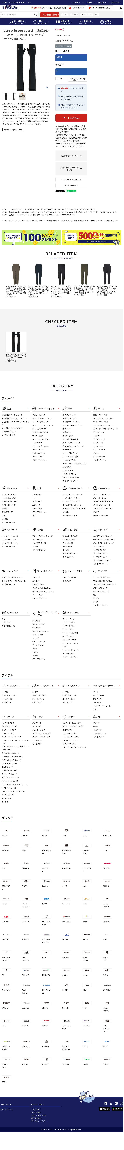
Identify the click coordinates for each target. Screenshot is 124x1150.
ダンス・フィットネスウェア (42, 588)
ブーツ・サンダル (38, 645)
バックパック (37, 723)
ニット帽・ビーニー (100, 733)
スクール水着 (68, 543)
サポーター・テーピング (102, 706)
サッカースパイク (38, 415)
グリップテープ (98, 432)
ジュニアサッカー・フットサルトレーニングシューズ (16, 748)
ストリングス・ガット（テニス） (104, 425)
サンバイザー (98, 730)
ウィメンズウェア (38, 624)
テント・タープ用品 (70, 639)
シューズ (35, 638)
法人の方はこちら (6, 1109)
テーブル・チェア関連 (70, 632)
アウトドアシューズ (100, 588)
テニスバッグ (98, 442)
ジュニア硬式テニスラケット (103, 418)
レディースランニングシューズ (104, 539)
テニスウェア (98, 446)
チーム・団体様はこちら (99, 7)
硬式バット (67, 429)
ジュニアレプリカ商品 (40, 446)
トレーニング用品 (69, 577)
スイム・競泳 (6, 798)
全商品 (11, 215)
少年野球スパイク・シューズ (73, 446)
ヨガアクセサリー (38, 584)
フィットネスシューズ (9, 774)
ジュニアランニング (9, 730)
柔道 (3, 619)
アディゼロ (65, 14)
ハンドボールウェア (9, 539)
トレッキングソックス (70, 740)
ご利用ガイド (101, 2)
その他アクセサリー (15, 209)
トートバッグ (37, 726)
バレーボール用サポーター (103, 501)
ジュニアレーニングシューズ (42, 425)
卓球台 (35, 515)
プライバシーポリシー (39, 1121)
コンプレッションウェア (40, 631)
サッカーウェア (37, 435)
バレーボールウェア (100, 498)
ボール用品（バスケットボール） (74, 508)
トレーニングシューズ (40, 422)
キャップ (35, 652)
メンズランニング (8, 723)
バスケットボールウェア (71, 498)
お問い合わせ (116, 2)
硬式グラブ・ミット (69, 415)
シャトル (5, 508)
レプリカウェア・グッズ (71, 501)
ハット (95, 726)
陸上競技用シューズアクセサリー (14, 418)
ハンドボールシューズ (10, 536)
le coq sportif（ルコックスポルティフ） (21, 212)
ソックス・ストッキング (71, 477)
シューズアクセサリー (40, 429)
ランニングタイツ (99, 550)
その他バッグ (37, 744)
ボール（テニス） (99, 456)
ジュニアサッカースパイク (42, 418)
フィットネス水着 (69, 539)
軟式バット (67, 432)
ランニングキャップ (100, 557)
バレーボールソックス (71, 737)
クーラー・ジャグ (69, 622)
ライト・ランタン (68, 653)
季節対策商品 (29, 209)
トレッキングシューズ (101, 591)
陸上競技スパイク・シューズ (12, 415)
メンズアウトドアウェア (101, 577)
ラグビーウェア (38, 539)
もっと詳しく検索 (50, 14)
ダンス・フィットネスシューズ (42, 591)
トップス (5, 692)
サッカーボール (38, 449)
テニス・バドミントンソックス (73, 726)
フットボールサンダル (40, 432)
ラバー (34, 498)
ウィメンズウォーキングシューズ (14, 581)
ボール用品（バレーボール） (103, 508)
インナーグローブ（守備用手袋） (75, 463)
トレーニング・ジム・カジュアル (47, 212)
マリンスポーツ (68, 557)
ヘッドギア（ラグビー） (40, 543)
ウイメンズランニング (10, 726)
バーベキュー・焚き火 (71, 643)
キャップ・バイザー (100, 449)
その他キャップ (98, 737)
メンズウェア (37, 620)
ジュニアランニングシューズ (103, 543)
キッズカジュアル (8, 795)
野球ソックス (67, 730)
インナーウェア (37, 595)
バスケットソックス (70, 733)
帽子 (95, 595)
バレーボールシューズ (101, 494)
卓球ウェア (36, 505)
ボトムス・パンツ (8, 699)
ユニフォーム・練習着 (71, 456)
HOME (4, 209)
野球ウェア (67, 449)
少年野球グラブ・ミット (71, 422)
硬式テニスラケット (100, 415)
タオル (95, 709)
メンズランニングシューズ (102, 536)
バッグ (4, 515)
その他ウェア (7, 702)
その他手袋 (67, 467)
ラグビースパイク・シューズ (42, 536)
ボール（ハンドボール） (10, 543)
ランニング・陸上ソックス (72, 723)
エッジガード (98, 435)
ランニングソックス (100, 553)
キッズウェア (37, 627)
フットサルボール (38, 453)
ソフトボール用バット (71, 439)
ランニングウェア (99, 546)
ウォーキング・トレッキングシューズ (15, 784)
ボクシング (6, 622)
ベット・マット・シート (70, 650)
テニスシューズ (99, 439)
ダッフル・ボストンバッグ (41, 737)
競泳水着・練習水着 (70, 536)
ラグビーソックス (69, 744)
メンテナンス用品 (69, 474)
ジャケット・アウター (9, 695)
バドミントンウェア (9, 505)
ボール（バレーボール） (101, 505)
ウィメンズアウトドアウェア (103, 581)
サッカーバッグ (37, 456)
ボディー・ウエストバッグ (41, 733)
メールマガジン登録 (38, 1115)
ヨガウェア (36, 577)
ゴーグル (66, 550)
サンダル (5, 802)
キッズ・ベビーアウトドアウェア (104, 584)
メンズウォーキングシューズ (12, 577)
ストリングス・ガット (9, 498)
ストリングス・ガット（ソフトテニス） (106, 429)
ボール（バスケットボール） (73, 505)
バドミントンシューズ (86, 14)
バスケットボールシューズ (72, 494)
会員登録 (88, 2)
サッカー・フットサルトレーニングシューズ (16, 741)
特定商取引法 (36, 1118)
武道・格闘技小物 (8, 626)
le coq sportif (52, 221)
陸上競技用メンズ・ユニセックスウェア (15, 423)
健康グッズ (67, 581)
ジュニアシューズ (38, 641)
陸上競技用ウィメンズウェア (12, 428)
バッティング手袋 (69, 460)
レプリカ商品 (37, 442)
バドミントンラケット (9, 494)
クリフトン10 (74, 14)
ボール (95, 692)
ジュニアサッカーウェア (41, 439)
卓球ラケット (37, 494)
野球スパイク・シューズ (71, 442)
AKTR (96, 14)
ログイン (76, 2)
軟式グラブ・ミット (69, 418)
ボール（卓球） (37, 508)
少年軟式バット (68, 435)
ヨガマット (36, 581)
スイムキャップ (68, 546)
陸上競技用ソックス (9, 431)
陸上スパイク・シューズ (10, 777)
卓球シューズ (37, 501)
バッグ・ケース (68, 470)
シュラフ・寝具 (68, 629)
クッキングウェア (69, 626)
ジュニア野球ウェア (70, 453)
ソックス (96, 453)
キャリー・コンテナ (69, 619)
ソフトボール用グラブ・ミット (73, 425)
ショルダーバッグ (38, 730)
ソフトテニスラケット (101, 422)
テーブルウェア (68, 636)
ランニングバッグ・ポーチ (102, 560)
